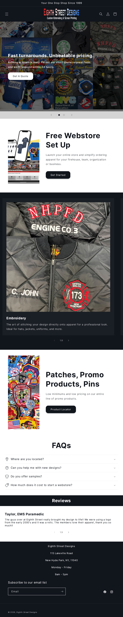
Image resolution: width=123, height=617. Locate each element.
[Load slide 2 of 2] (64, 115)
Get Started (58, 174)
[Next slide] (71, 114)
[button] (6, 14)
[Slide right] (68, 340)
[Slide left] (54, 340)
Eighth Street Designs (26, 612)
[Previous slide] (51, 114)
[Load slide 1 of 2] (59, 115)
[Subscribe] (62, 591)
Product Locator (61, 409)
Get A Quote (20, 76)
